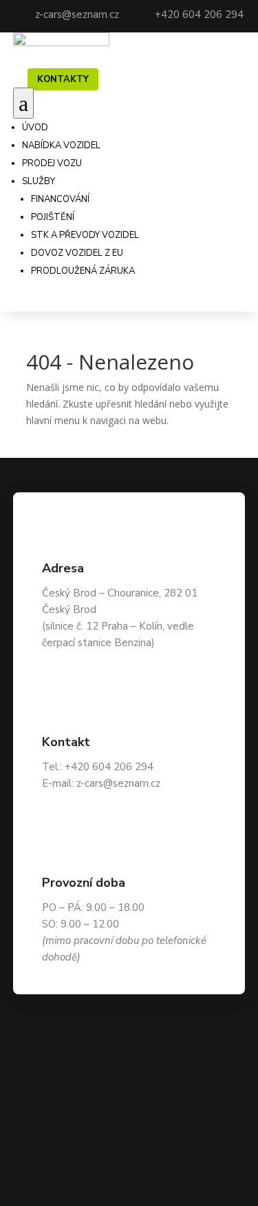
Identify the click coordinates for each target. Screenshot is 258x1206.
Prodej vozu (52, 163)
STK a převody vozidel (85, 235)
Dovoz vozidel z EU (77, 253)
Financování (60, 199)
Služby (38, 181)
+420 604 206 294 (199, 14)
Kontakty (63, 79)
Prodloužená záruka (83, 271)
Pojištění (52, 217)
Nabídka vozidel (61, 145)
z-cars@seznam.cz (77, 14)
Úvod (35, 127)
